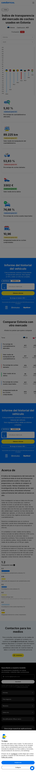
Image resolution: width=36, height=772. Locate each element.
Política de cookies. (7, 757)
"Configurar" (14, 753)
